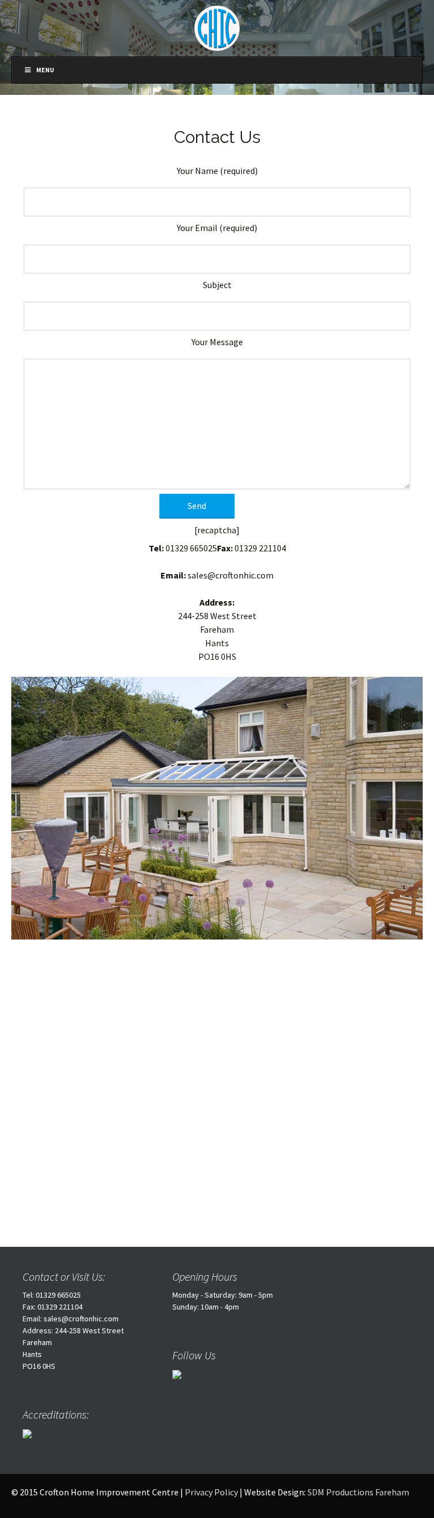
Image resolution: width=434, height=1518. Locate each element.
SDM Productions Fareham (358, 1492)
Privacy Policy (211, 1492)
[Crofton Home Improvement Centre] (217, 27)
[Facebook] (176, 1373)
